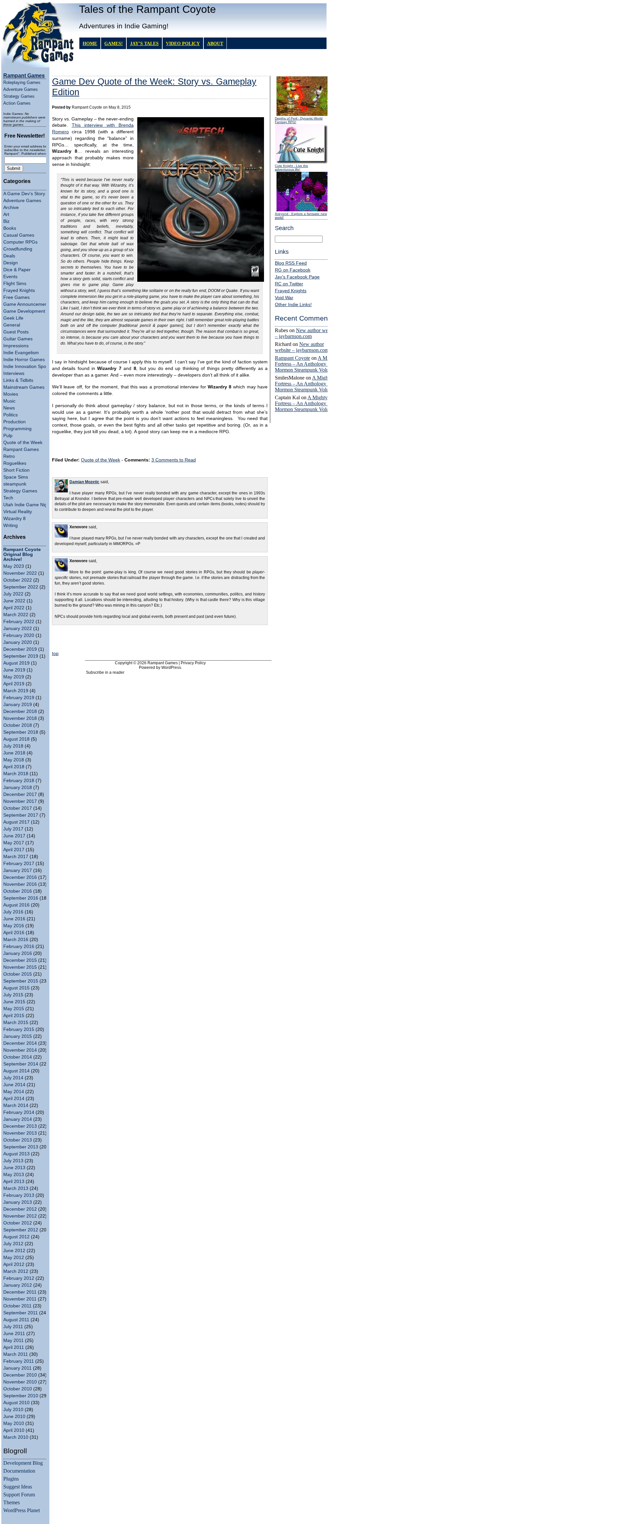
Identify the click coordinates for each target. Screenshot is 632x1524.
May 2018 (13, 759)
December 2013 (20, 1126)
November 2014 (20, 1050)
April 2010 (13, 1430)
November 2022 (20, 573)
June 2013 (14, 1167)
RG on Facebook (292, 270)
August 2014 (16, 1070)
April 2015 (13, 1015)
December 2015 (20, 960)
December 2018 (20, 711)
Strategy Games (19, 96)
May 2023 (13, 566)
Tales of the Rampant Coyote (147, 9)
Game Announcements (27, 304)
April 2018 (13, 766)
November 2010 (20, 1381)
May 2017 (13, 842)
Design (10, 262)
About (215, 43)
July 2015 (13, 994)
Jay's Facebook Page (297, 277)
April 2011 (13, 1347)
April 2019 (13, 683)
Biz (6, 221)
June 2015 (14, 1001)
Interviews (13, 373)
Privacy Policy (193, 663)
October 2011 (17, 1305)
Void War (284, 297)
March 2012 (15, 1271)
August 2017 (16, 822)
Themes (11, 1502)
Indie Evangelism (21, 352)
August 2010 (16, 1402)
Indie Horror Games (24, 359)
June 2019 (14, 670)
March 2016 (15, 939)
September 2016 (20, 898)
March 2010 (15, 1437)
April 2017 (13, 849)
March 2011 (15, 1354)
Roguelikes (14, 463)
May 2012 (13, 1257)
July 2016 (13, 911)
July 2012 (13, 1243)
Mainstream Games (23, 387)
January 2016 (17, 953)
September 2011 (20, 1312)
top (55, 653)
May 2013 (13, 1174)
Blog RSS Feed (291, 263)
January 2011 (17, 1368)
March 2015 (15, 1022)
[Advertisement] (160, 639)
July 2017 (13, 829)
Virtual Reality (17, 511)
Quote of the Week (22, 442)
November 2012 (20, 1216)
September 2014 (20, 1064)
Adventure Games (20, 89)
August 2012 (16, 1236)
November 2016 (20, 884)
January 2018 (17, 787)
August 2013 (16, 1153)
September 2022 (20, 587)
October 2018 (17, 725)
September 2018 (20, 732)
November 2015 (20, 967)
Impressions (16, 345)
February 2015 (18, 1029)
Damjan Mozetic (84, 482)
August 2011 (16, 1319)
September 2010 (20, 1395)
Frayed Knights (19, 290)
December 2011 (20, 1292)
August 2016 (16, 905)
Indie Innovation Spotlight (29, 366)
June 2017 (14, 835)
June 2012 (14, 1250)
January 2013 (17, 1202)
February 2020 (18, 635)
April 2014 (13, 1098)
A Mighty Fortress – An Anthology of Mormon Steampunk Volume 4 (307, 364)
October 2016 (17, 891)
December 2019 (20, 649)
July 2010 (13, 1409)
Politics (10, 414)
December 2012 (20, 1209)
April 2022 (13, 607)
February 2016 (18, 946)
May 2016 (13, 925)
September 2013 (20, 1146)
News (9, 408)
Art (6, 214)
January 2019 (17, 704)
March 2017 (15, 856)
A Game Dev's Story (24, 193)
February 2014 (18, 1112)
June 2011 (14, 1333)
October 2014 (17, 1057)
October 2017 (17, 808)
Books (9, 228)
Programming (17, 428)
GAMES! (113, 43)
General (11, 325)
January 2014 (17, 1119)
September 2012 (20, 1229)
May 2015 (13, 1008)
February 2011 (18, 1361)
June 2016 (14, 918)
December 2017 (20, 794)
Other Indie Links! (293, 304)
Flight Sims (14, 283)
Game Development (24, 311)
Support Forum (19, 1494)
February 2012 (18, 1278)
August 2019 (16, 663)
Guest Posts (16, 331)
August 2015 (16, 987)
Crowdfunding (17, 249)
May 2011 (13, 1340)
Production (14, 421)
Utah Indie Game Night (27, 504)
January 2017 (17, 870)
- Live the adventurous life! (291, 167)
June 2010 (14, 1416)
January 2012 (17, 1285)
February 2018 (18, 780)
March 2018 (15, 773)
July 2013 (13, 1160)
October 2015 (17, 974)
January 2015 (17, 1036)
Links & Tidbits (18, 380)
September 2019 (20, 656)
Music (9, 401)
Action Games (17, 103)
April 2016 (13, 932)
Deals (9, 255)
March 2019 (15, 690)
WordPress (171, 667)
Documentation (19, 1471)
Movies (10, 394)
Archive (11, 207)
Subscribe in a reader (105, 672)
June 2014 (14, 1084)
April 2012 (13, 1264)
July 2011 (13, 1326)
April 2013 (13, 1181)
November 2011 (20, 1299)
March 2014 (15, 1105)
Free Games (16, 297)
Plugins (11, 1479)
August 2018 (16, 739)
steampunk (14, 484)
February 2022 (18, 621)
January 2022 (17, 628)
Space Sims (15, 477)
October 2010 (17, 1388)
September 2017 (20, 815)
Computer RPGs (20, 242)
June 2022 (14, 600)
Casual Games (18, 235)
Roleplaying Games (21, 82)
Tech (8, 497)
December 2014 (20, 1043)
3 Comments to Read (173, 460)
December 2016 (20, 877)
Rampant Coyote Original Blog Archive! (22, 554)
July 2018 (13, 746)
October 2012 (17, 1223)
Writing (10, 525)
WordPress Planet (21, 1510)
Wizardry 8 (14, 518)
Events (10, 276)
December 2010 (20, 1375)
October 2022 (17, 580)
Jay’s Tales (144, 43)
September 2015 (20, 981)
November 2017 (20, 801)
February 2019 (18, 697)
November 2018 (20, 718)
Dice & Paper (17, 269)
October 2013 (17, 1140)
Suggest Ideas (17, 1486)
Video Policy (183, 43)
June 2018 (14, 752)
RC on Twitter (289, 283)
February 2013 (18, 1195)
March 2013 (15, 1188)
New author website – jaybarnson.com (306, 333)
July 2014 (13, 1077)
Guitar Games (18, 338)
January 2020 (17, 642)
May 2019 (13, 676)
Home (90, 43)
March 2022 (15, 614)
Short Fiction (16, 470)
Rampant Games (21, 449)
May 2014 (13, 1091)
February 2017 (18, 863)
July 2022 (13, 593)
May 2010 (13, 1423)
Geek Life (13, 318)
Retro (9, 456)
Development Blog (23, 1463)
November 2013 (20, 1133)
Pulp (8, 435)
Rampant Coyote (292, 358)
